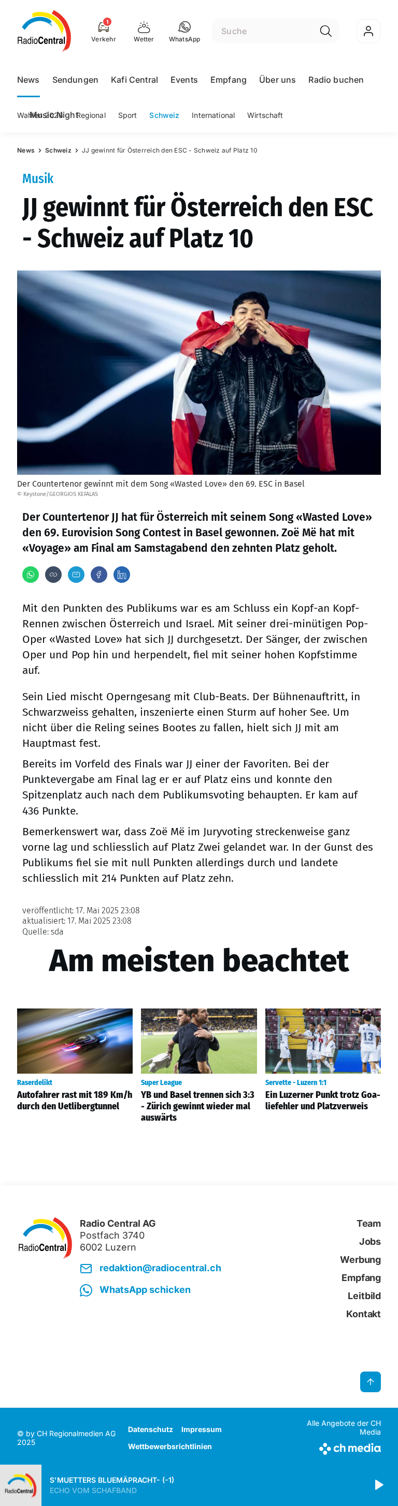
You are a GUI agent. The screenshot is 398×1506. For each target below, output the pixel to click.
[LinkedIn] (121, 574)
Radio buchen (336, 79)
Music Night (54, 115)
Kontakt (363, 1313)
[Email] (76, 574)
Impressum (201, 1429)
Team (369, 1223)
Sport (127, 115)
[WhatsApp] (30, 574)
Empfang (228, 79)
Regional (91, 115)
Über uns (277, 79)
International (213, 115)
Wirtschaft (265, 115)
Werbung (360, 1259)
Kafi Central (134, 79)
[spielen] (378, 1485)
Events (184, 79)
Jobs (370, 1241)
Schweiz (164, 115)
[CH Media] (338, 1447)
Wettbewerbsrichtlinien (170, 1446)
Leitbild (364, 1295)
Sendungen (75, 79)
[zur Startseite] (44, 31)
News (28, 79)
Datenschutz (150, 1429)
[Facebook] (99, 574)
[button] (185, 31)
